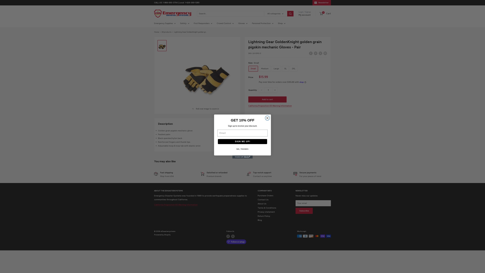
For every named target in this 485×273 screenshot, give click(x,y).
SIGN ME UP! (242, 141)
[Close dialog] (267, 118)
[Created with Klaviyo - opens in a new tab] (242, 156)
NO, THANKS (243, 149)
